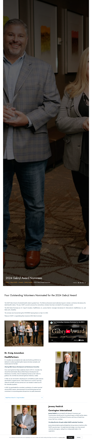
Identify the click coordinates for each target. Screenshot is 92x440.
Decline (78, 437)
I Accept (70, 437)
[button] (41, 398)
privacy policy (62, 437)
